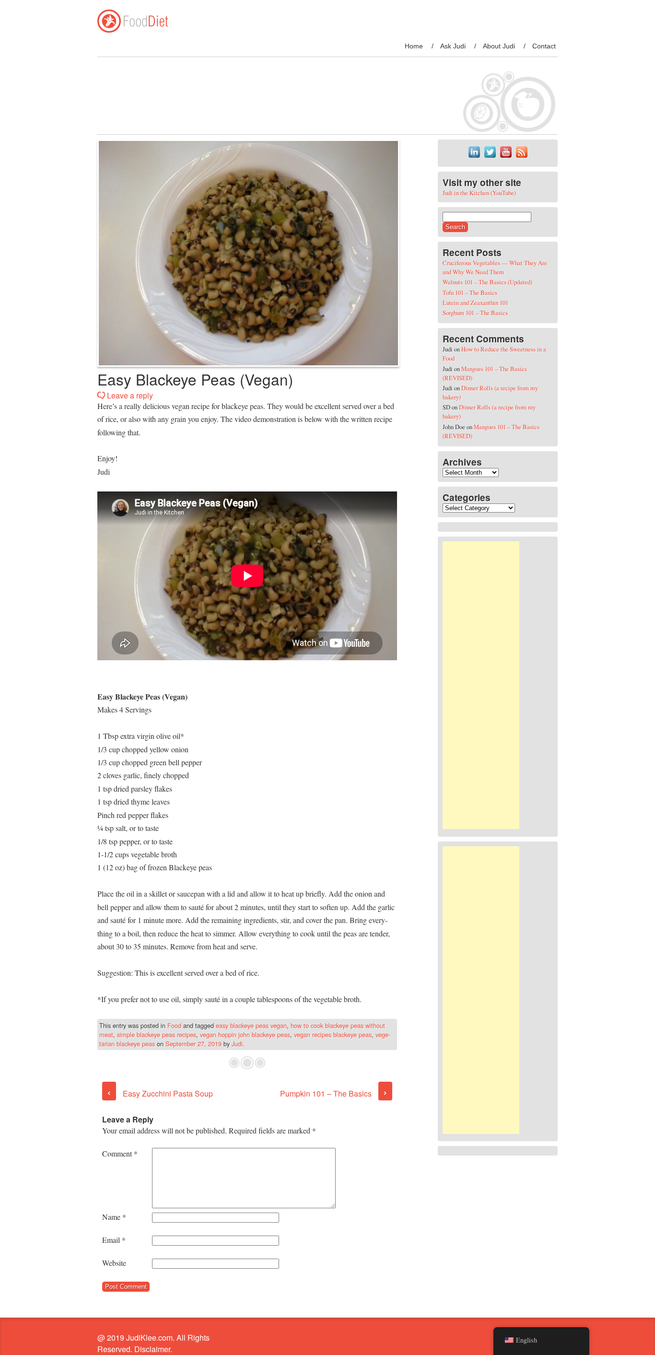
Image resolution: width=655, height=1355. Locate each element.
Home (414, 46)
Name (114, 1217)
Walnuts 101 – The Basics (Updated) (487, 282)
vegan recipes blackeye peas (333, 1034)
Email (114, 1240)
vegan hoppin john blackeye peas (245, 1034)
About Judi (499, 46)
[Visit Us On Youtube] (506, 157)
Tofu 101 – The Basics (470, 292)
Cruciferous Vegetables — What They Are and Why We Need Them (495, 267)
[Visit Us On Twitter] (490, 157)
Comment (120, 1153)
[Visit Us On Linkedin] (474, 157)
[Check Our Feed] (521, 157)
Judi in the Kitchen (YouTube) (479, 192)
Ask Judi (453, 46)
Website (114, 1263)
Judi (237, 1043)
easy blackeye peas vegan (251, 1025)
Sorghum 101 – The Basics (475, 312)
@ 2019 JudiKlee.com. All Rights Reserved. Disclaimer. (153, 1343)
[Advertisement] (481, 685)
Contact (544, 46)
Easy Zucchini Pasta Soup (160, 1093)
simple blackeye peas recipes (156, 1034)
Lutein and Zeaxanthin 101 (475, 302)
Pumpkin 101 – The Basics (333, 1093)
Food (174, 1025)
